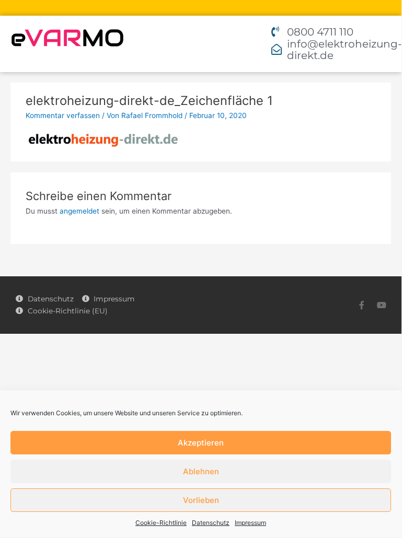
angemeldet (79, 211)
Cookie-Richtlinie (161, 523)
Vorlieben (201, 500)
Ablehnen (201, 471)
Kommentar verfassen (63, 115)
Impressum (250, 523)
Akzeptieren (201, 443)
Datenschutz (210, 523)
